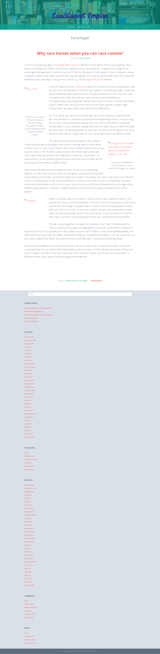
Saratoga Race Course (66, 65)
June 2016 (27, 424)
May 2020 (27, 370)
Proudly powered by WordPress (70, 651)
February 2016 (29, 437)
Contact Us (80, 27)
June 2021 (27, 350)
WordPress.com (94, 651)
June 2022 (27, 347)
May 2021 (27, 354)
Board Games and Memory (33, 311)
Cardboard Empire (80, 15)
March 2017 (28, 407)
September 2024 (30, 340)
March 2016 (28, 434)
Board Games (72, 280)
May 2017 (27, 400)
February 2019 (29, 384)
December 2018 (29, 390)
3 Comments (96, 280)
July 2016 (27, 420)
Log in (26, 633)
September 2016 (30, 414)
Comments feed (29, 640)
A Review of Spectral (31, 321)
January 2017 (29, 410)
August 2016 (28, 417)
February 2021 (29, 364)
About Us (71, 27)
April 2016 (27, 430)
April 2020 (27, 374)
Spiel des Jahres (95, 79)
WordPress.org (29, 643)
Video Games (28, 469)
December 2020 (29, 367)
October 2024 (29, 337)
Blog (88, 27)
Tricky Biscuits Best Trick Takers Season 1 (39, 315)
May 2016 (27, 427)
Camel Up (81, 86)
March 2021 (28, 360)
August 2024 (28, 344)
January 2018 (29, 394)
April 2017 (27, 404)
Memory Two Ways (31, 318)
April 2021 (27, 357)
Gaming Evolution (30, 459)
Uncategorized (29, 466)
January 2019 (29, 387)
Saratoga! (83, 280)
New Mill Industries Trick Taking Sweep (38, 308)
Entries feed (28, 636)
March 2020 (28, 377)
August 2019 (28, 380)
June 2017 (27, 397)
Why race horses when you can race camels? (80, 53)
